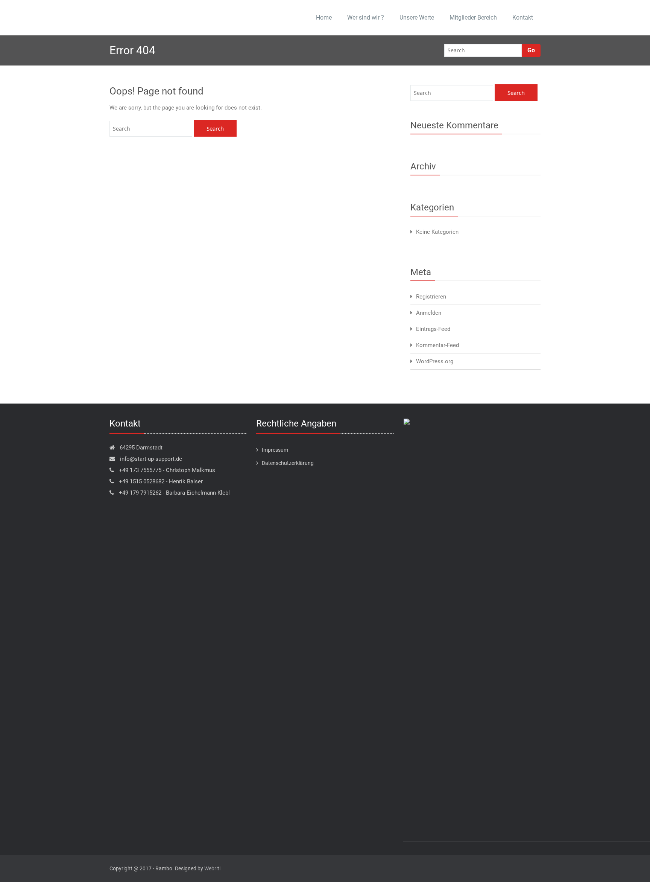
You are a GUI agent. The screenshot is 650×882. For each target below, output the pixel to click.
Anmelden (428, 312)
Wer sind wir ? (365, 17)
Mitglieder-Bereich (473, 17)
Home (324, 17)
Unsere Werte (416, 17)
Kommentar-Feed (437, 345)
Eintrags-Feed (433, 329)
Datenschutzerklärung (288, 463)
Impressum (275, 450)
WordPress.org (434, 361)
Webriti (212, 868)
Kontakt (522, 17)
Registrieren (431, 296)
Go (531, 50)
